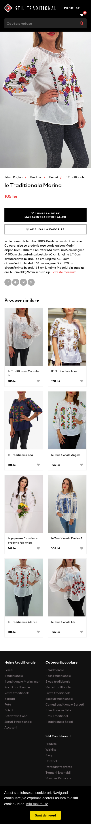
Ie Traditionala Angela (65, 455)
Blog (49, 755)
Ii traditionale (75, 177)
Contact (51, 761)
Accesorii (10, 727)
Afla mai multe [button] (37, 804)
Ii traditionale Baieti (59, 721)
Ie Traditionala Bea (20, 455)
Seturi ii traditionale (18, 721)
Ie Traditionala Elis (63, 622)
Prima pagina (13, 177)
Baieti (8, 710)
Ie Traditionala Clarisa (22, 622)
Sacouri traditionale (59, 698)
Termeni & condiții (58, 772)
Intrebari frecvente (59, 767)
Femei (53, 177)
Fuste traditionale (58, 693)
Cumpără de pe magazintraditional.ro (45, 215)
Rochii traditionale (17, 687)
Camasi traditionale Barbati (65, 704)
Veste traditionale (17, 693)
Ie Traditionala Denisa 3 (66, 538)
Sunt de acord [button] (45, 815)
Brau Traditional (57, 716)
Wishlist (51, 749)
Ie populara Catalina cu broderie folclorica (23, 540)
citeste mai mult (64, 272)
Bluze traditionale (58, 681)
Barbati (9, 698)
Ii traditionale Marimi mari (22, 681)
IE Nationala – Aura (64, 371)
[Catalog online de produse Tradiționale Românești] (31, 8)
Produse (72, 8)
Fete (7, 704)
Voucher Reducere (58, 778)
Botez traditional (16, 716)
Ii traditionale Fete (58, 710)
